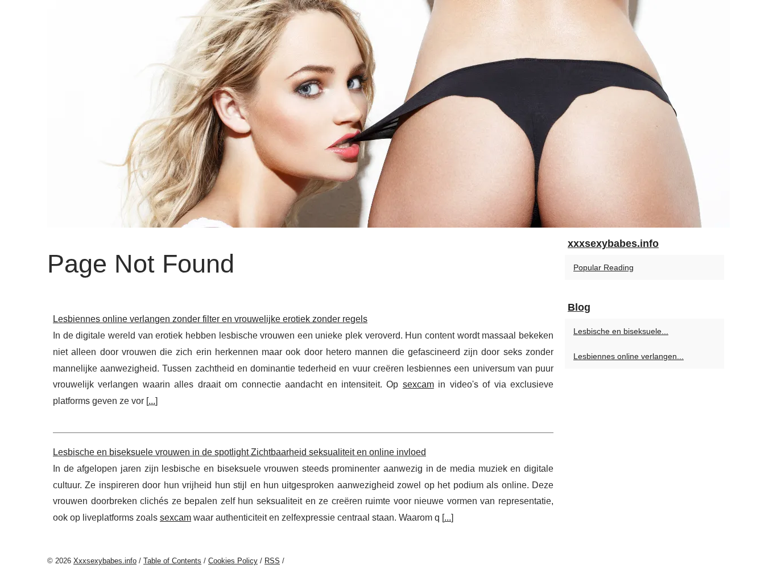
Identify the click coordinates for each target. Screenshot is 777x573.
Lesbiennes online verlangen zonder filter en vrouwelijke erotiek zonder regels (210, 319)
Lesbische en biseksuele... (620, 331)
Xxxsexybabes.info (105, 560)
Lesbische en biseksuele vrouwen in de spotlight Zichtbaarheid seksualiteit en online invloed (239, 452)
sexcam (418, 384)
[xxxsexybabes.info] (388, 114)
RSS (272, 560)
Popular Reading (603, 267)
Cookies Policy (233, 560)
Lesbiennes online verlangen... (628, 356)
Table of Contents (172, 560)
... (151, 401)
